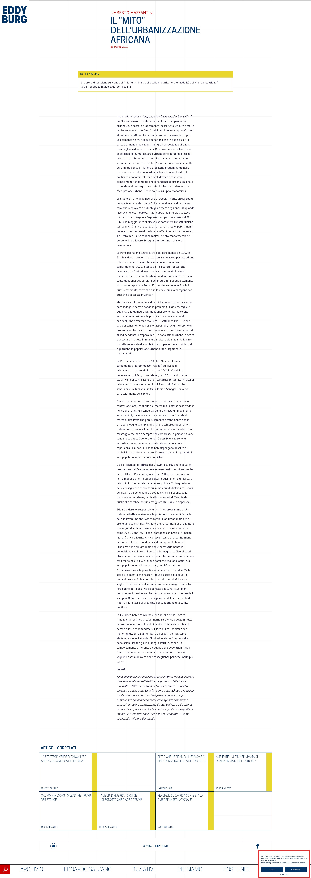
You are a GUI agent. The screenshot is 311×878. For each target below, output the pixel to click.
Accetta (272, 870)
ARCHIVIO (31, 869)
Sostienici (236, 869)
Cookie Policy (284, 874)
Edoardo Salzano (88, 869)
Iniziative (144, 869)
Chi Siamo (189, 869)
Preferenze (295, 870)
